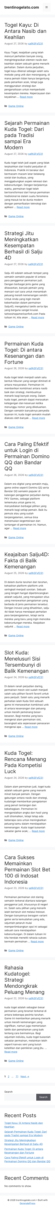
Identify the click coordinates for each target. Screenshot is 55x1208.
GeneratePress (27, 1203)
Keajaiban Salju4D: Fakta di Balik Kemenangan (26, 560)
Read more (26, 96)
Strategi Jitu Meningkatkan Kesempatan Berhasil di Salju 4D (23, 245)
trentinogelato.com (21, 7)
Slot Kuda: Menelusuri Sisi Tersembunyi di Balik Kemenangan (26, 661)
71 (17, 1076)
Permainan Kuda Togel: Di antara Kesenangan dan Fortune (24, 353)
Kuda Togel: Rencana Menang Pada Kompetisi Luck (25, 762)
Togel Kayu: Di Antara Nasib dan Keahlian (25, 31)
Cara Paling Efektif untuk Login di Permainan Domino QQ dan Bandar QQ (27, 456)
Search (8, 1091)
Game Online (16, 106)
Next (25, 1076)
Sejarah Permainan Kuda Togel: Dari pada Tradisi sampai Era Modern (26, 135)
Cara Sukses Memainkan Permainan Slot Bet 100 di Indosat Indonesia (27, 869)
